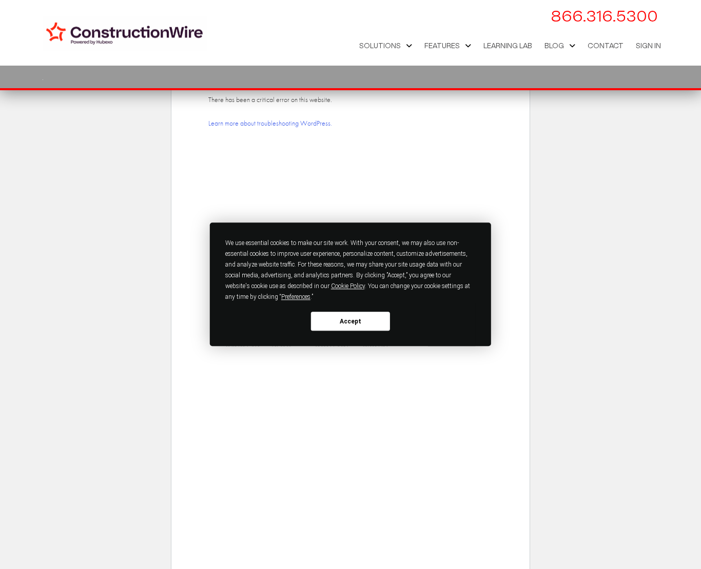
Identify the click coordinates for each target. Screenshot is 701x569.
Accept (350, 321)
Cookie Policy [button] (348, 286)
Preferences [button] (295, 296)
